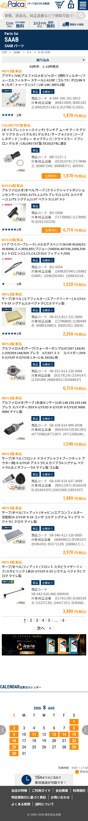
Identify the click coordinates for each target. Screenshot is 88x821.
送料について (44, 804)
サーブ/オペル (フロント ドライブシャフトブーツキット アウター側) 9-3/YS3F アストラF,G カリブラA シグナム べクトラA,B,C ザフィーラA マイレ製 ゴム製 (43, 463)
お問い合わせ (60, 797)
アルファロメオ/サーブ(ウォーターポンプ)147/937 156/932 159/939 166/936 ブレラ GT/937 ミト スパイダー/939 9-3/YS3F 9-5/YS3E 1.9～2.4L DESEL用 (43, 353)
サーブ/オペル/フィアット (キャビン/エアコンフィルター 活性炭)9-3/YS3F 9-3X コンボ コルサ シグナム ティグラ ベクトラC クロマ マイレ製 (43, 517)
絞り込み (61, 59)
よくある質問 (20, 804)
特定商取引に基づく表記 (28, 797)
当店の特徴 (19, 790)
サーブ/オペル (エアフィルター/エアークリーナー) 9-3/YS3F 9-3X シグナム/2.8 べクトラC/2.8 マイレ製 (44, 300)
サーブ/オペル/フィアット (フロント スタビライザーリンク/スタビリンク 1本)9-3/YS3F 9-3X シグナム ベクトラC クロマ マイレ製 (44, 571)
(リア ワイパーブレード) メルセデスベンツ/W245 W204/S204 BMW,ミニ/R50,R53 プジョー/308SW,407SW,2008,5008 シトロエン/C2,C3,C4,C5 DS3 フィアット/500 (44, 249)
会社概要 (62, 790)
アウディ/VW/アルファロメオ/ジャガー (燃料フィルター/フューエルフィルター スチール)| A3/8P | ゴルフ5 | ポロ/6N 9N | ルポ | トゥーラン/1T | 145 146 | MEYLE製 (44, 80)
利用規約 (79, 790)
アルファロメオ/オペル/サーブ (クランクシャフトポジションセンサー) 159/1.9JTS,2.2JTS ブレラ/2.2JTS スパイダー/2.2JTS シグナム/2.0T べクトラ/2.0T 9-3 (43, 194)
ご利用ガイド (41, 790)
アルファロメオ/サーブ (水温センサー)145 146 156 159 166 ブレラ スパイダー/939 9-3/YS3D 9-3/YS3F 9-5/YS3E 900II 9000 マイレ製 (44, 407)
